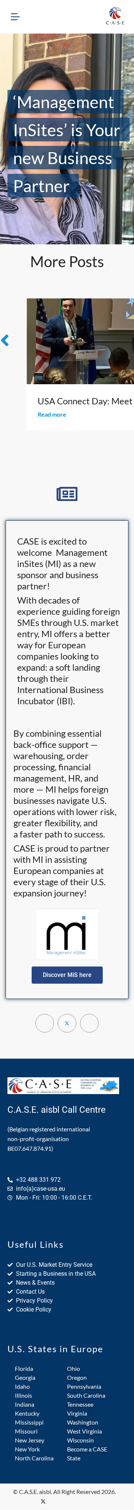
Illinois (23, 1395)
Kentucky (27, 1413)
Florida (24, 1368)
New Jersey (29, 1440)
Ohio (73, 1368)
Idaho (22, 1386)
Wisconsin (80, 1440)
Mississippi (29, 1422)
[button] (67, 975)
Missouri (26, 1431)
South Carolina (86, 1395)
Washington (82, 1422)
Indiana (24, 1404)
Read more (52, 414)
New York (27, 1449)
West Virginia (84, 1431)
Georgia (25, 1377)
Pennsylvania (84, 1386)
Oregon (77, 1377)
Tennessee (80, 1404)
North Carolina (34, 1458)
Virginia (77, 1413)
